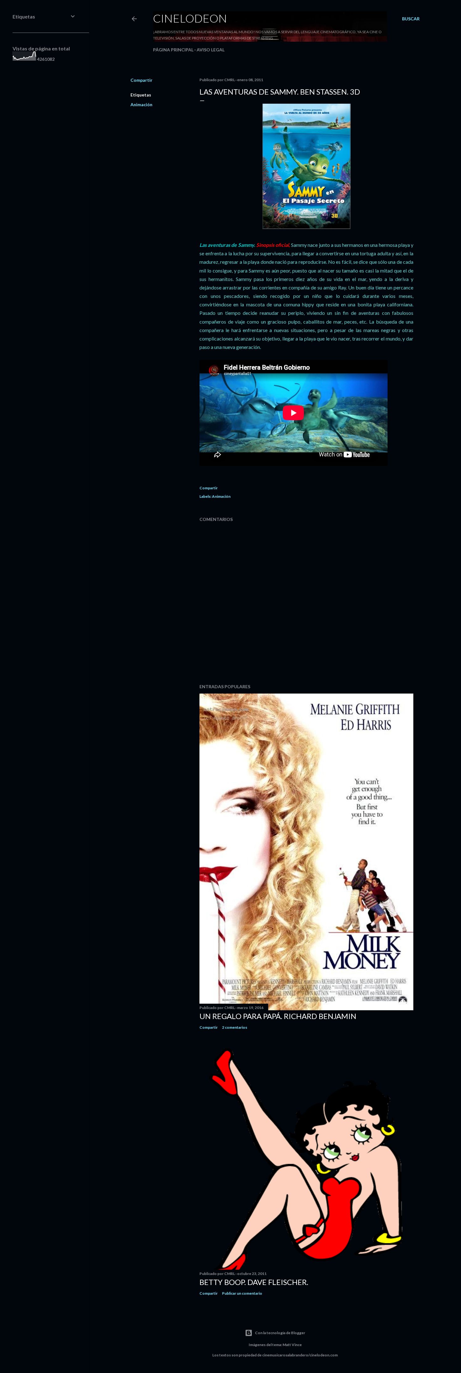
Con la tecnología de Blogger (280, 1332)
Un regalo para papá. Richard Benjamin (277, 1016)
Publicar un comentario (242, 1293)
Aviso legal (211, 49)
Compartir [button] (141, 80)
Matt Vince (292, 1344)
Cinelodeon (190, 18)
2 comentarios (234, 1027)
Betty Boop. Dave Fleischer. (253, 1282)
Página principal (173, 49)
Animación (141, 104)
